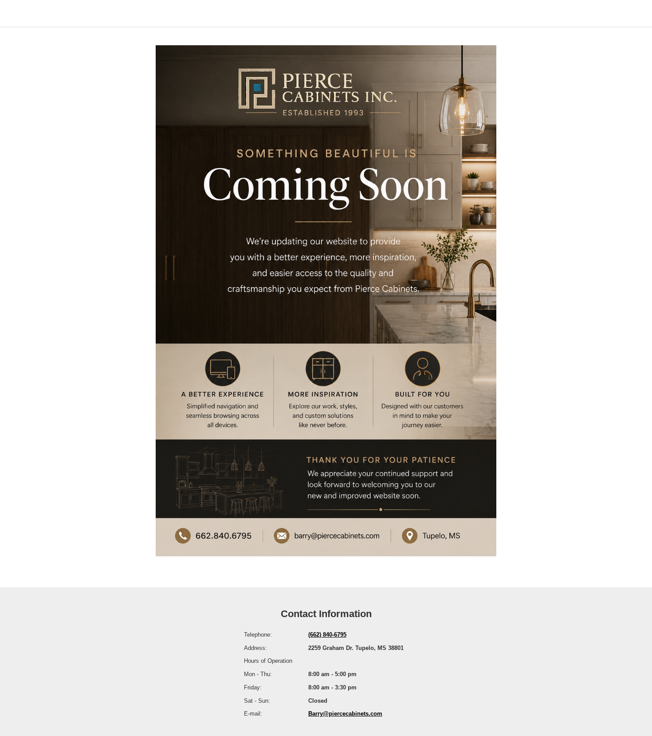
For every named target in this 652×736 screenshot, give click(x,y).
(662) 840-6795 (327, 634)
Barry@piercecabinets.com (345, 713)
